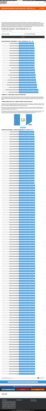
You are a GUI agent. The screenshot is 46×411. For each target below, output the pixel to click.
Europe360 (15, 0)
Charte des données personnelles (27, 410)
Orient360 (34, 0)
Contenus (14, 3)
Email (38, 389)
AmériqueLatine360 (19, 0)
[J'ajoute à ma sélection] (41, 8)
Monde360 (2, 0)
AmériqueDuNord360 (25, 0)
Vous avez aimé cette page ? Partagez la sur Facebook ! (23, 386)
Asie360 (8, 0)
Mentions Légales (13, 410)
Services (18, 3)
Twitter (8, 389)
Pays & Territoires (10, 3)
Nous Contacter (32, 410)
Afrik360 (5, 0)
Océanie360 (30, 0)
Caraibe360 (11, 0)
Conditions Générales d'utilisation (19, 410)
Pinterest (23, 389)
